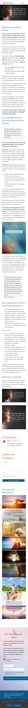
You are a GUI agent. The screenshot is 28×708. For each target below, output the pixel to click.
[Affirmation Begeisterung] (14, 584)
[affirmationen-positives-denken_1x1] (14, 406)
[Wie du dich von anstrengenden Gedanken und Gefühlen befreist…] (14, 515)
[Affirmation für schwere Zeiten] (14, 543)
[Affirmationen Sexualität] (14, 598)
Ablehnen (17, 705)
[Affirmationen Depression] (14, 571)
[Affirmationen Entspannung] (14, 529)
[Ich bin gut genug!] (14, 502)
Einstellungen (22, 700)
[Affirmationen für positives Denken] (14, 389)
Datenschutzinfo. (11, 674)
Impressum (6, 695)
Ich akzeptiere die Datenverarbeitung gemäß (14, 673)
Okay (9, 705)
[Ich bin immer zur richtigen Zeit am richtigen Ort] (14, 612)
